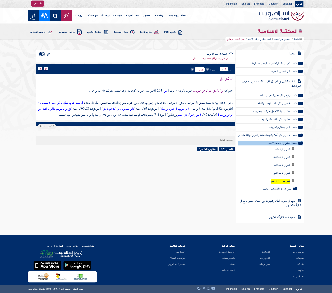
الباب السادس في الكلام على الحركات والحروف (275, 111)
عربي (299, 4)
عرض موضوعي (66, 32)
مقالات (159, 15)
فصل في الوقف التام (282, 149)
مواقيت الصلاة (177, 258)
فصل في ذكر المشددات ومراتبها (277, 189)
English (245, 4)
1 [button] (225, 69)
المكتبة (106, 15)
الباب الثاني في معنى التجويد (284, 71)
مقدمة (292, 54)
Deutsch (273, 4)
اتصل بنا (59, 246)
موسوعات (173, 15)
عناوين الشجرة (207, 149)
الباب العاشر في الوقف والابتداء (259, 39)
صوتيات (300, 258)
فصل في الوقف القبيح (281, 173)
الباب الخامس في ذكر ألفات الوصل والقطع (277, 103)
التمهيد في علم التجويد (282, 39)
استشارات (298, 276)
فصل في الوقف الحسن (281, 165)
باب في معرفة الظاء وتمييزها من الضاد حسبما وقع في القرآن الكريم (270, 203)
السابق (50, 126)
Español (287, 4)
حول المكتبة (120, 32)
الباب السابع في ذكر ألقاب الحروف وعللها (277, 119)
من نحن (49, 246)
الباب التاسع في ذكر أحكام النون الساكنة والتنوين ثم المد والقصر (267, 135)
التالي (42, 126)
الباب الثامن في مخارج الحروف (283, 127)
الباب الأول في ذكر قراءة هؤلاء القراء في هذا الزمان (274, 63)
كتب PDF (170, 32)
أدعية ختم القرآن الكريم (282, 217)
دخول (37, 3)
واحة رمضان (228, 258)
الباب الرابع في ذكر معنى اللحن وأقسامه (278, 95)
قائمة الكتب (94, 32)
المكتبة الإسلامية (277, 31)
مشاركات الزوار (176, 264)
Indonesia (231, 4)
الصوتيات (118, 15)
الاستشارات (132, 15)
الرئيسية (186, 15)
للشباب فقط (228, 270)
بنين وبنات (79, 15)
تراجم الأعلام (37, 32)
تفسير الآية (227, 149)
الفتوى (146, 15)
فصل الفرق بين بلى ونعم (280, 181)
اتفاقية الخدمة (72, 246)
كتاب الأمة (146, 32)
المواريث (93, 15)
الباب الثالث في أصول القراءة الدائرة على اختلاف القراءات (271, 83)
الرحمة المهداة (227, 252)
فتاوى (301, 270)
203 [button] (201, 69)
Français (259, 4)
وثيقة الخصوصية (88, 246)
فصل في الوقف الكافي (281, 157)
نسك (232, 264)
